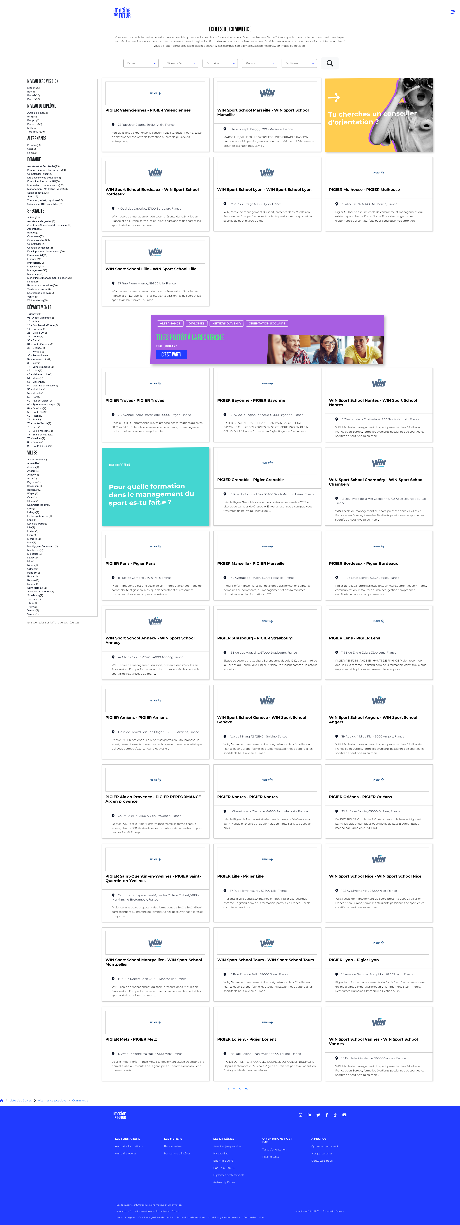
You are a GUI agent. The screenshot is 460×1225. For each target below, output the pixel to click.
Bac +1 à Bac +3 (223, 1160)
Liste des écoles (20, 1100)
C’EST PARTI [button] (172, 354)
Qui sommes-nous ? (324, 1146)
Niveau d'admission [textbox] (179, 63)
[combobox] (141, 63)
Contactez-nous (322, 1160)
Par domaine (172, 1146)
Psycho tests (270, 1156)
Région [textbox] (251, 63)
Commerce (80, 1100)
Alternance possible (52, 1100)
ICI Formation (174, 1204)
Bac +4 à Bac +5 (223, 1168)
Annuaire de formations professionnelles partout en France (147, 1211)
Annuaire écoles (125, 1153)
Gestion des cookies (254, 1217)
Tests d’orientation (274, 1149)
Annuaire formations (129, 1146)
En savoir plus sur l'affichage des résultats (53, 622)
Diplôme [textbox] (291, 63)
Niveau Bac (220, 1153)
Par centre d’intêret (177, 1153)
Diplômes (197, 323)
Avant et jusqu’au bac (227, 1146)
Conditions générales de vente (224, 1217)
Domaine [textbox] (213, 63)
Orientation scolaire (267, 323)
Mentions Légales (125, 1217)
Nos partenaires (321, 1153)
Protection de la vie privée (190, 1217)
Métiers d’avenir (227, 323)
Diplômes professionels (228, 1175)
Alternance (170, 323)
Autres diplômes (224, 1182)
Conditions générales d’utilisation (156, 1217)
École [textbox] (131, 63)
